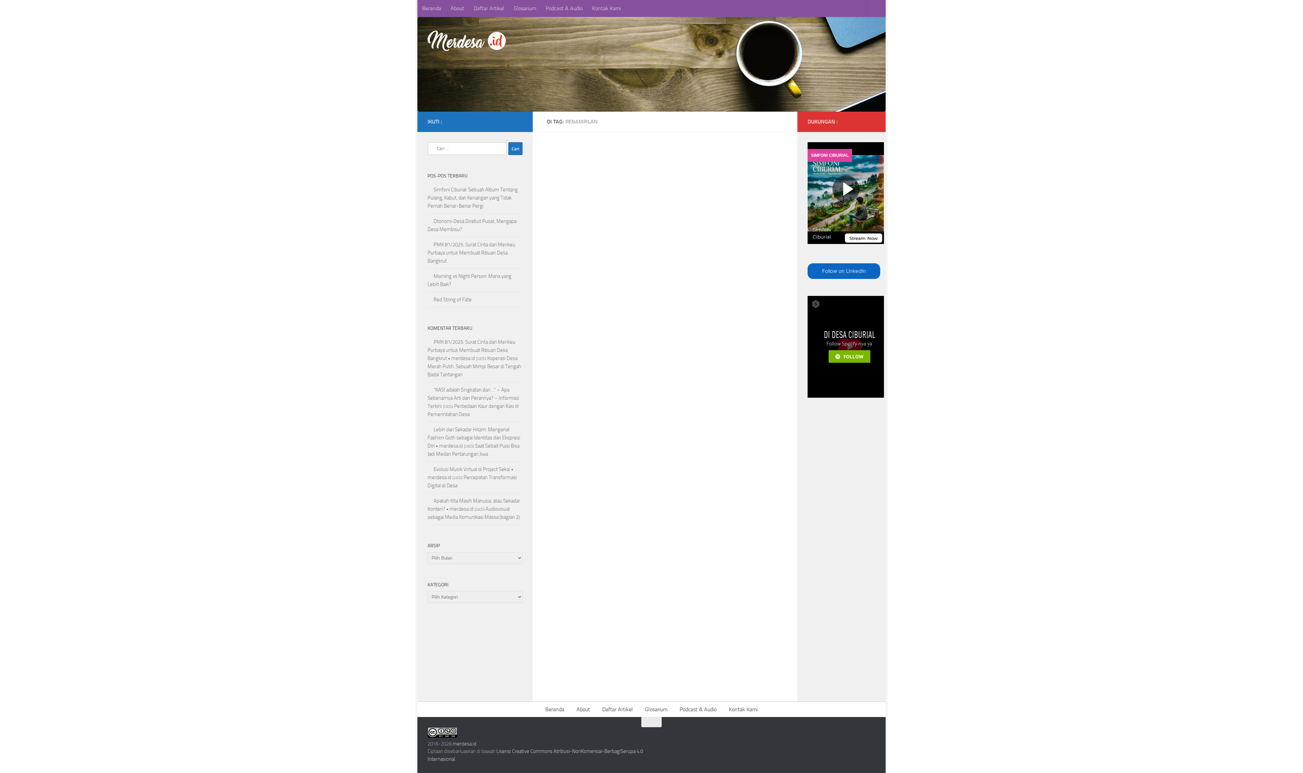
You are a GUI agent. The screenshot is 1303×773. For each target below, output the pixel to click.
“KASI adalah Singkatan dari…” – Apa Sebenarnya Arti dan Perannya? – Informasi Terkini (473, 398)
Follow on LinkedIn (844, 271)
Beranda (431, 8)
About (457, 8)
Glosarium (525, 8)
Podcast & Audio (564, 8)
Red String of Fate (453, 300)
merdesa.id (464, 744)
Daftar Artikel (489, 8)
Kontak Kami (606, 8)
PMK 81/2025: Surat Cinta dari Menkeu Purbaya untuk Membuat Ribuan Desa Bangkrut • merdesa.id (471, 350)
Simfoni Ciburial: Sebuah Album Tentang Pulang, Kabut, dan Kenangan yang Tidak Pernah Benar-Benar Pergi (473, 198)
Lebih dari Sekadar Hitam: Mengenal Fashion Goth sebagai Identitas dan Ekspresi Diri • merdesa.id (474, 438)
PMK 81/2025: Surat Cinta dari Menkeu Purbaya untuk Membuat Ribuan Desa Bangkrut (471, 253)
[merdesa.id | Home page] (468, 41)
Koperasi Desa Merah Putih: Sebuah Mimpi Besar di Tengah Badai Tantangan (474, 366)
